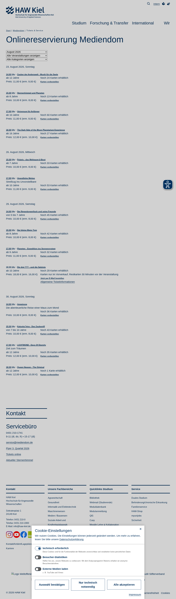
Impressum (135, 594)
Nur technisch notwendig (88, 584)
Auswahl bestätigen (52, 584)
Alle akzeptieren (124, 584)
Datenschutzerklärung (71, 539)
